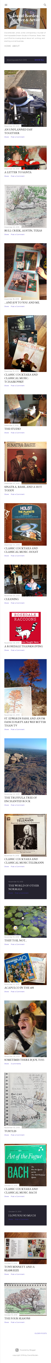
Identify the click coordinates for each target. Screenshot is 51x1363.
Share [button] (6, 137)
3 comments (16, 1064)
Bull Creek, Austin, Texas (23, 230)
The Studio (12, 429)
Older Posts (41, 1333)
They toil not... (15, 940)
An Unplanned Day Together (18, 131)
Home (7, 46)
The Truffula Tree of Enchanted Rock (20, 799)
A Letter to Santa (18, 172)
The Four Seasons (17, 1318)
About (15, 46)
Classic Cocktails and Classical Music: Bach (21, 1190)
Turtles (10, 1131)
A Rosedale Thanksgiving (23, 646)
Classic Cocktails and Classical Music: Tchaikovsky (21, 378)
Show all (39, 60)
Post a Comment (17, 137)
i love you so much (22, 1215)
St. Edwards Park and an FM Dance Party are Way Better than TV (25, 722)
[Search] (45, 4)
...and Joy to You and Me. (22, 302)
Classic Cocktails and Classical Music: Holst (21, 550)
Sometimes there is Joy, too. (24, 1060)
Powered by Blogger (28, 1350)
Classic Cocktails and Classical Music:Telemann (24, 860)
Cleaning (11, 599)
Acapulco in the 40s (19, 987)
